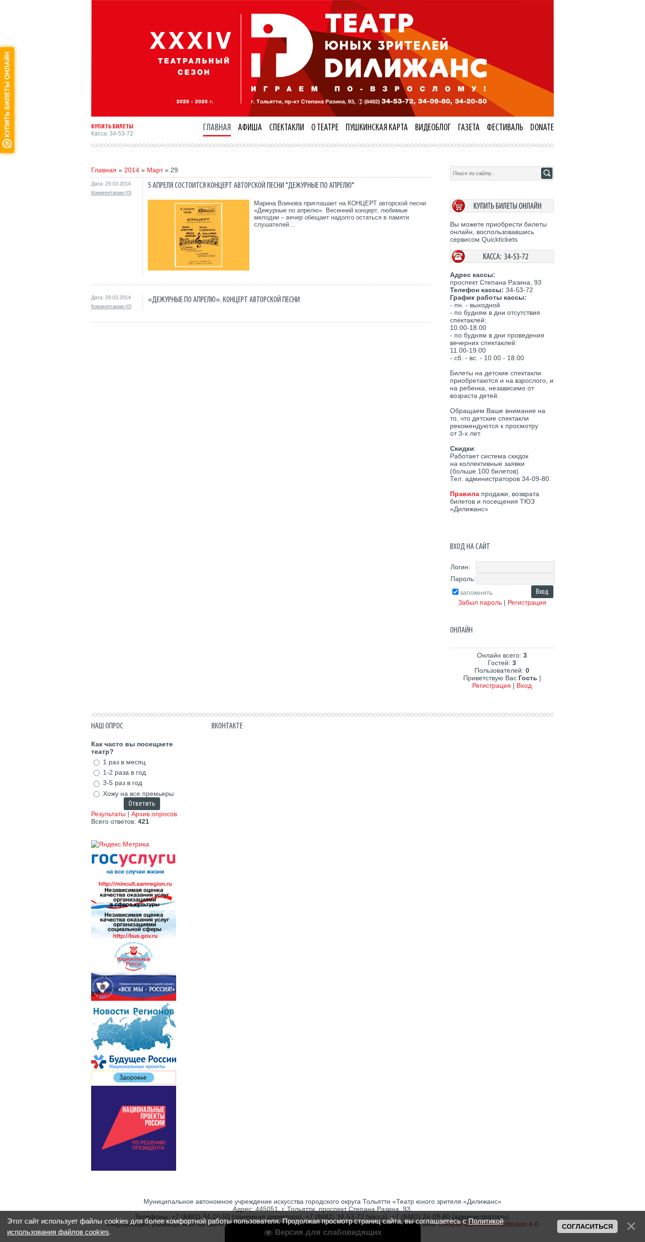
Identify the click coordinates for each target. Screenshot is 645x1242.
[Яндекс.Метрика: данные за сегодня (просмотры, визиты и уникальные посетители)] (120, 844)
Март (155, 170)
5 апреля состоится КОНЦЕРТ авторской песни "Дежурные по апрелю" (251, 185)
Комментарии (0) (111, 192)
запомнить (476, 592)
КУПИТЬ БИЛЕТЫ (112, 126)
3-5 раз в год (122, 783)
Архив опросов (154, 814)
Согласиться (587, 1226)
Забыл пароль (480, 602)
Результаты (108, 814)
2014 (131, 170)
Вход (524, 685)
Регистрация (527, 602)
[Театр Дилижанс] (322, 114)
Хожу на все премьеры (138, 793)
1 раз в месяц (124, 762)
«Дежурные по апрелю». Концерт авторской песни (224, 299)
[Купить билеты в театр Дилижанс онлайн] (502, 210)
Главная (104, 170)
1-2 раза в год (124, 772)
